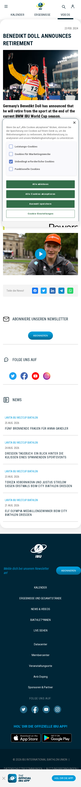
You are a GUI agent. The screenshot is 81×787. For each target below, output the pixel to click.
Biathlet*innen (40, 619)
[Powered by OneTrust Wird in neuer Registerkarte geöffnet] (62, 224)
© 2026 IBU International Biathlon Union (40, 759)
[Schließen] (74, 122)
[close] (4, 778)
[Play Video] (40, 254)
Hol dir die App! (63, 778)
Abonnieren (40, 335)
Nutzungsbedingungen (61, 768)
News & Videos (40, 609)
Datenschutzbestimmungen (23, 768)
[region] (40, 172)
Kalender (40, 587)
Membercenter (41, 655)
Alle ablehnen (40, 184)
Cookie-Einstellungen (40, 213)
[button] (6, 4)
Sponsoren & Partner (40, 687)
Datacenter (40, 644)
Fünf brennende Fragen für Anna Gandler (36, 428)
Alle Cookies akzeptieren (40, 194)
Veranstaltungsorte (40, 665)
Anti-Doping (41, 676)
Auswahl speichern (40, 203)
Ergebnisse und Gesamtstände (40, 598)
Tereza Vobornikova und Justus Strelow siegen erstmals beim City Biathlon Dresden (38, 484)
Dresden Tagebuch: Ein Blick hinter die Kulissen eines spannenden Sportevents (35, 455)
